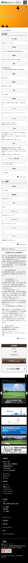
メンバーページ (7, 517)
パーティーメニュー (8, 491)
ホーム (2, 30)
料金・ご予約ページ (8, 139)
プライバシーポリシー (9, 534)
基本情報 (14, 348)
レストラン (6, 484)
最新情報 (5, 458)
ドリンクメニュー (8, 493)
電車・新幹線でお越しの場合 (11, 503)
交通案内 (5, 499)
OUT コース (6, 475)
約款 (4, 530)
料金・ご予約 (6, 461)
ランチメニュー (7, 489)
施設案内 (5, 481)
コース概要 (14, 351)
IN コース (5, 478)
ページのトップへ (22, 176)
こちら (7, 124)
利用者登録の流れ (8, 466)
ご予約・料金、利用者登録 (10, 464)
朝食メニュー (6, 486)
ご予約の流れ (6, 468)
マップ (5, 501)
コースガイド (6, 473)
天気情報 (5, 520)
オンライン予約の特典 (9, 470)
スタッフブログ (7, 527)
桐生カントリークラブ (11, 2)
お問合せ (5, 524)
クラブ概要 (6, 507)
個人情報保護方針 (14, 354)
